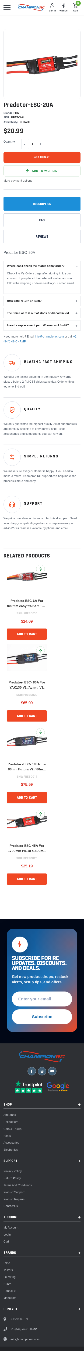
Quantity (9, 141)
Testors (8, 1270)
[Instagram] (42, 1071)
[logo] (31, 7)
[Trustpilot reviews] (28, 1087)
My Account (11, 1227)
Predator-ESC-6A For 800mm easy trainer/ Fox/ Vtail (27, 603)
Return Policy (12, 1178)
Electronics (11, 1149)
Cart (6, 1241)
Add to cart (42, 157)
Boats (7, 1136)
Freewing (10, 1277)
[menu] (7, 7)
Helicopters (11, 1122)
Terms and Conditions (18, 1185)
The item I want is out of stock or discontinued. (38, 313)
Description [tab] (42, 204)
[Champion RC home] (42, 1056)
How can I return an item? (24, 300)
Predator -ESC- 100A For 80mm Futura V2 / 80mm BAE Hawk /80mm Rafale (27, 767)
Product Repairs (14, 1199)
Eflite (7, 1263)
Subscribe (42, 1016)
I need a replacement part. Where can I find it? (38, 325)
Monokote (10, 1298)
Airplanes (10, 1115)
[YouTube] (52, 1071)
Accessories (11, 1142)
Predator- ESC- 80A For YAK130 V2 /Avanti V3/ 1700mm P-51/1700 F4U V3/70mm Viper (27, 685)
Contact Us (11, 1206)
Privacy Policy (13, 1171)
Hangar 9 (10, 1291)
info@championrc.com (49, 336)
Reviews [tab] (42, 236)
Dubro (8, 1284)
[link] (27, 579)
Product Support (14, 1192)
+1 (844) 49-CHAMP (23, 1329)
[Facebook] (32, 1071)
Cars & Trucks (13, 1129)
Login (7, 1234)
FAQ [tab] (42, 220)
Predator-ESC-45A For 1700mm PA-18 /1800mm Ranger (27, 848)
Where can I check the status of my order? (35, 266)
